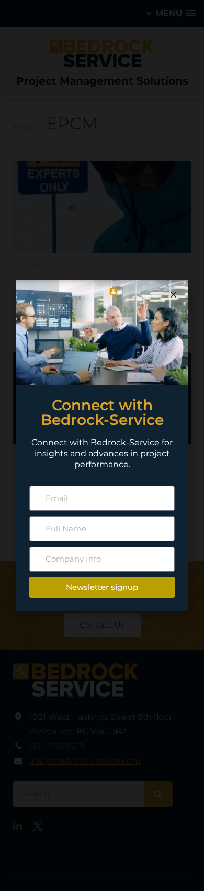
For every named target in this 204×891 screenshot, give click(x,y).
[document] (102, 445)
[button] (173, 295)
